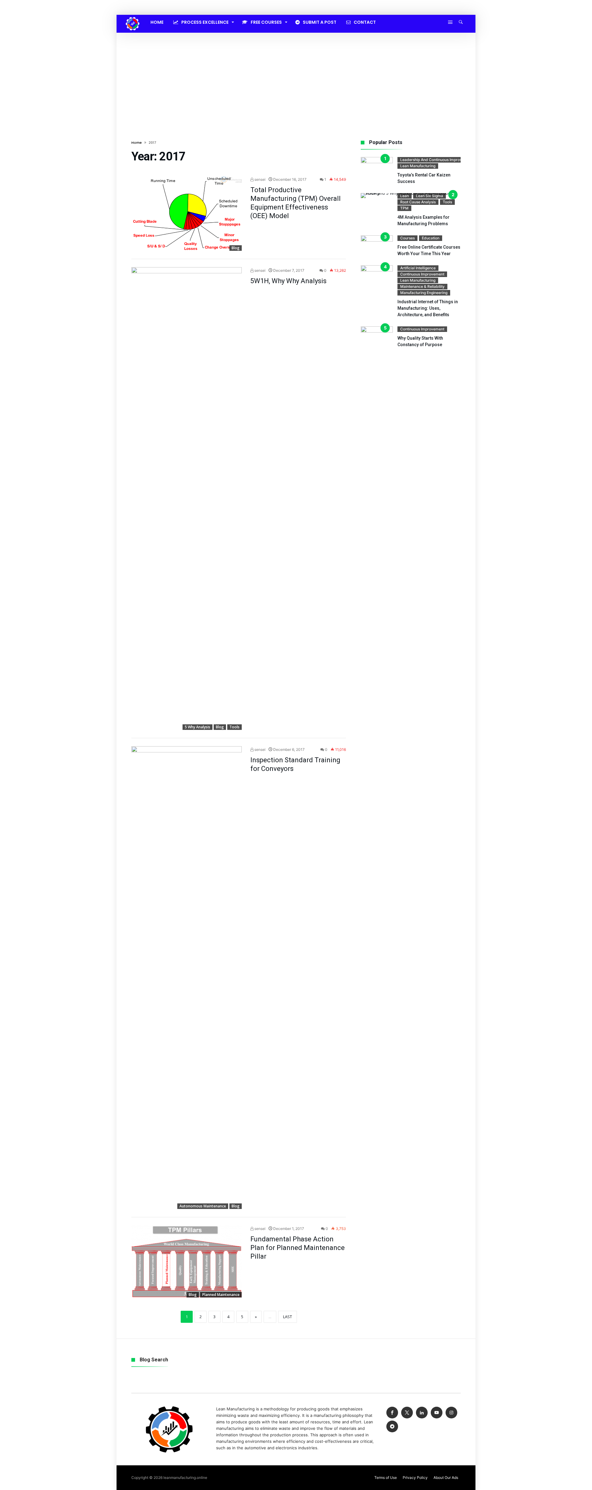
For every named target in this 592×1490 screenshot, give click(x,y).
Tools (234, 727)
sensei (259, 179)
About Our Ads (446, 1477)
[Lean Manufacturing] (132, 16)
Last (287, 1316)
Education (430, 238)
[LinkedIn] (422, 1413)
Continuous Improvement (422, 274)
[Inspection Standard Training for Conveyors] (186, 977)
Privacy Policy (415, 1477)
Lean (404, 195)
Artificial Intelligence (418, 268)
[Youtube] (436, 1413)
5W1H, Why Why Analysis (288, 281)
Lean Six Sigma (429, 195)
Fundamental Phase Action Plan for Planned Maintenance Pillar (297, 1247)
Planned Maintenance (221, 1294)
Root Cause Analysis (418, 202)
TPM (404, 208)
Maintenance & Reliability (422, 286)
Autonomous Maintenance (202, 1206)
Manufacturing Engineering (423, 292)
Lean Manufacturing (417, 165)
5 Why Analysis (197, 727)
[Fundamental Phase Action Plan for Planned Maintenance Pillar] (186, 1261)
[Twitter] (407, 1413)
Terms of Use (385, 1477)
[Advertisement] (296, 79)
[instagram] (451, 1413)
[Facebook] (392, 1413)
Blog (236, 247)
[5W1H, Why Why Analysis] (186, 498)
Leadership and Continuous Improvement (436, 159)
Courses (407, 238)
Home (136, 142)
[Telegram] (392, 1427)
